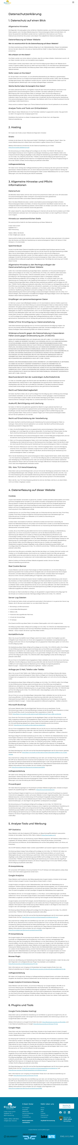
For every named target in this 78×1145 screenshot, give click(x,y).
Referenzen (25, 1111)
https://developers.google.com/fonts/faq (54, 1022)
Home (42, 1107)
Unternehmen (26, 1117)
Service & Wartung (27, 1113)
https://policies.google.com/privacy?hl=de (45, 1024)
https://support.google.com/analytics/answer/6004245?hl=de (47, 969)
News (42, 1109)
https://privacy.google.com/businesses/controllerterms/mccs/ (40, 917)
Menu (73, 2)
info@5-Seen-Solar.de (10, 1120)
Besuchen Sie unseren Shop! (67, 1106)
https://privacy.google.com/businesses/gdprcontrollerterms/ (39, 1068)
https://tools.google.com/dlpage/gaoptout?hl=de (23, 964)
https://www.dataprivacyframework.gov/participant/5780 (25, 930)
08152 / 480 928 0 (14, 1119)
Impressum (44, 1117)
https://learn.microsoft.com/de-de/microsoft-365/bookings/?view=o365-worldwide (37, 714)
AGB (42, 1111)
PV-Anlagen (25, 1107)
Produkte (25, 1109)
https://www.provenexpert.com (45, 789)
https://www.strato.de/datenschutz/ (19, 147)
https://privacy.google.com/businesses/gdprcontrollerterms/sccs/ (28, 1070)
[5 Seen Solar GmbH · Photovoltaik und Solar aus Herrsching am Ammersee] (7, 2)
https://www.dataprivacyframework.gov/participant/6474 (28, 767)
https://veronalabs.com (48, 835)
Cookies (43, 1113)
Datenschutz (44, 1115)
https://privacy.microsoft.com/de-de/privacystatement (29, 725)
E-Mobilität (25, 1115)
